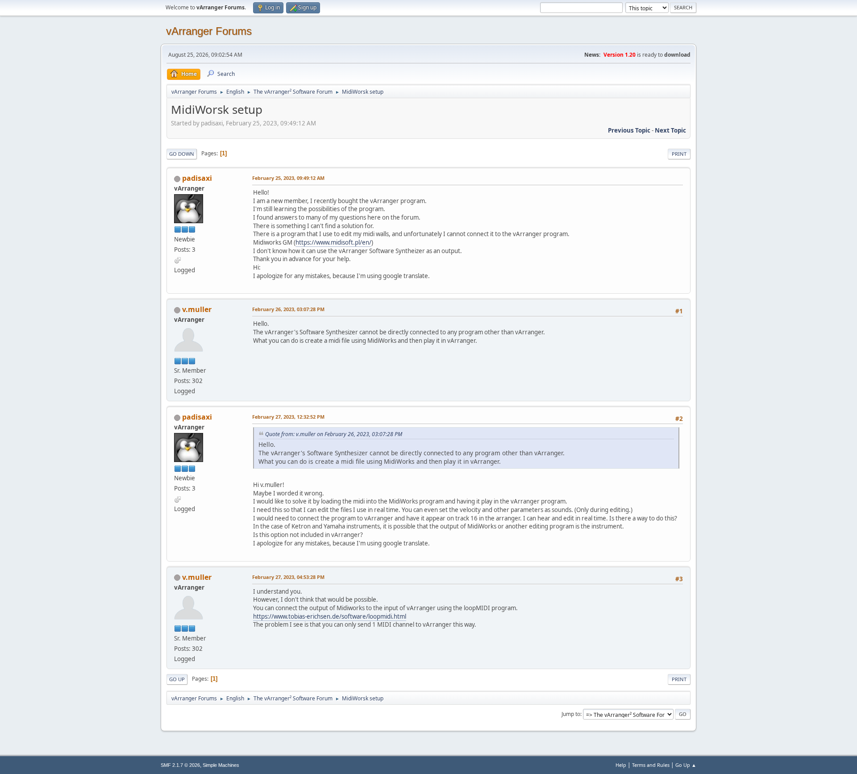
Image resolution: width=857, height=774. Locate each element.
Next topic (670, 130)
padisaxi (197, 178)
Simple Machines (221, 765)
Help (621, 765)
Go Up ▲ (685, 765)
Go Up (177, 679)
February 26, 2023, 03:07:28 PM (288, 309)
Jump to (571, 714)
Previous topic (629, 130)
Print (679, 153)
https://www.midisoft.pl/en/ (333, 242)
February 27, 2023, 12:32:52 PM (288, 416)
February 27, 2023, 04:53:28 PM (288, 577)
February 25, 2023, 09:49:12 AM (288, 178)
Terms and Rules (651, 765)
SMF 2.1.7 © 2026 (180, 765)
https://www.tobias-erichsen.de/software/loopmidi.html (329, 616)
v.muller (197, 309)
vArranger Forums (209, 31)
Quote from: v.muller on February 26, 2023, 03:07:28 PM (333, 434)
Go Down (181, 153)
